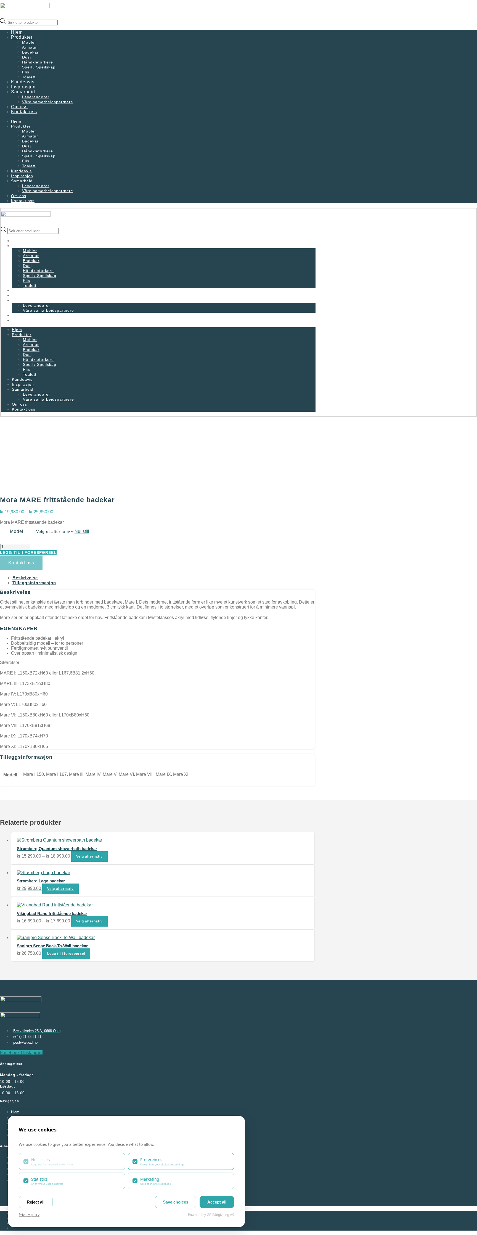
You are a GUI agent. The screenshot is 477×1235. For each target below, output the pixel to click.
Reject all (35, 1202)
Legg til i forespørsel (28, 552)
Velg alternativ (89, 856)
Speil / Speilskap (38, 67)
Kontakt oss (24, 111)
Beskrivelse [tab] (25, 577)
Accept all (216, 1202)
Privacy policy (29, 1214)
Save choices (175, 1202)
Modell (17, 531)
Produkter (22, 37)
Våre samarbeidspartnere (47, 102)
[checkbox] (72, 1161)
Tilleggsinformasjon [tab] (34, 582)
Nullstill (82, 531)
